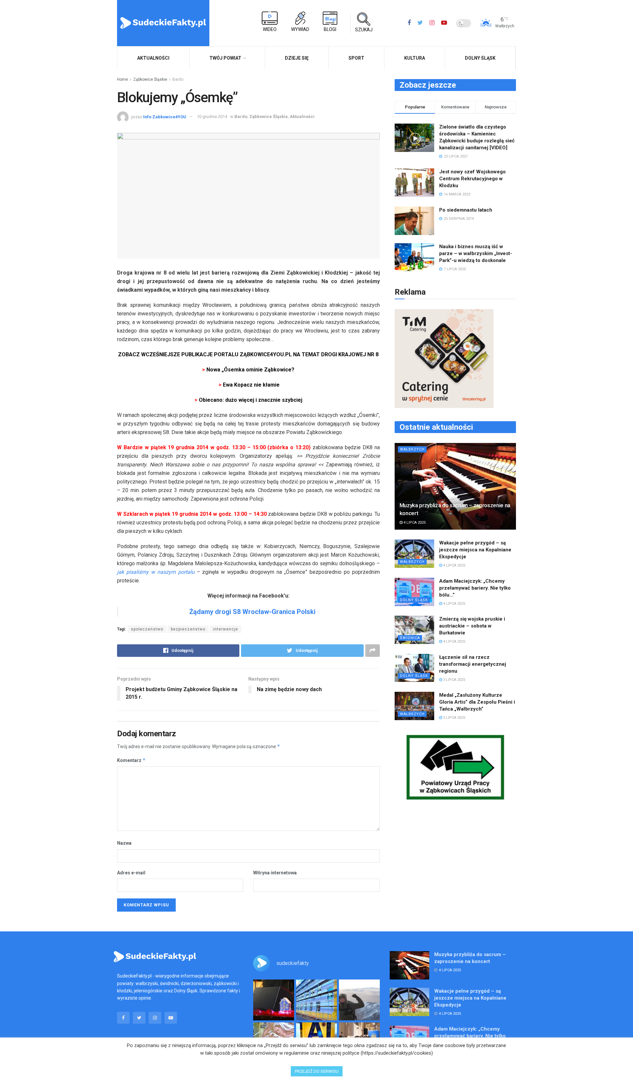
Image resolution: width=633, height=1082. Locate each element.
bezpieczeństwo (188, 629)
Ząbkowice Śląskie (150, 79)
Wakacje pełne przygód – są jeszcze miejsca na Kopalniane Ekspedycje (475, 550)
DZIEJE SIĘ (297, 58)
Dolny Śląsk (480, 58)
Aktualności (302, 116)
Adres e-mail (131, 872)
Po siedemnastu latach (465, 210)
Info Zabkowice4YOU (164, 116)
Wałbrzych (412, 449)
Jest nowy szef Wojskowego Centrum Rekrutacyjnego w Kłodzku (472, 179)
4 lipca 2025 (414, 522)
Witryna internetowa (275, 872)
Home (122, 79)
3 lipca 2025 (453, 680)
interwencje (225, 629)
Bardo (177, 79)
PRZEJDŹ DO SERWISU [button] (317, 1071)
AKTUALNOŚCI (153, 58)
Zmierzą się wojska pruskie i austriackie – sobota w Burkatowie (472, 626)
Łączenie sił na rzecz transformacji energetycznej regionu (472, 664)
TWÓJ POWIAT (225, 58)
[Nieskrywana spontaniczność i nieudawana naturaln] (273, 1000)
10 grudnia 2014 (212, 116)
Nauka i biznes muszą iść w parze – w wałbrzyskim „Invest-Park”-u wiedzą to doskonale (475, 253)
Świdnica (410, 638)
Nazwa (124, 843)
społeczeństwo (147, 629)
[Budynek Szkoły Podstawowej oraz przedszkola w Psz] (316, 1000)
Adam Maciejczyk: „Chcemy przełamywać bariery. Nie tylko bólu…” (475, 588)
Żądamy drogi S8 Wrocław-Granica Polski (252, 612)
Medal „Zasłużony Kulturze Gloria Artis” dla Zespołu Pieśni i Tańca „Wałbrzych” (477, 702)
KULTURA (414, 58)
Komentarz (131, 760)
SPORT (356, 58)
